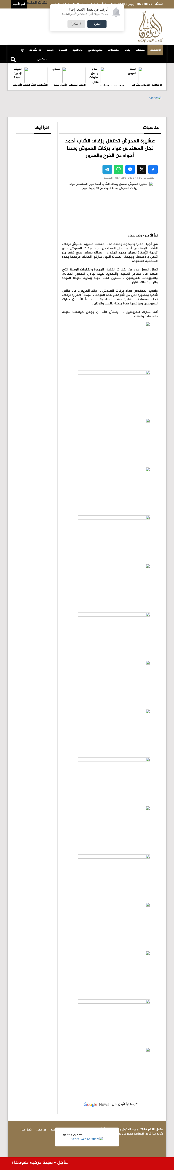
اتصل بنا (34, 13)
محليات (140, 50)
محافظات (113, 50)
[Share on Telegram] (107, 169)
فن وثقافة (35, 50)
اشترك (97, 24)
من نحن (20, 13)
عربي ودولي (95, 50)
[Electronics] (24, 48)
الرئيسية (155, 50)
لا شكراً (76, 24)
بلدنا (127, 50)
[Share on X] (141, 169)
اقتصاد (63, 50)
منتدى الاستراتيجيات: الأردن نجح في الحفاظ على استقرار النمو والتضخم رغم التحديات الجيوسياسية (68, 83)
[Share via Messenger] (130, 169)
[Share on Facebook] (153, 169)
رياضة (50, 50)
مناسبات (151, 127)
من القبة (77, 50)
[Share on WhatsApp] (118, 169)
